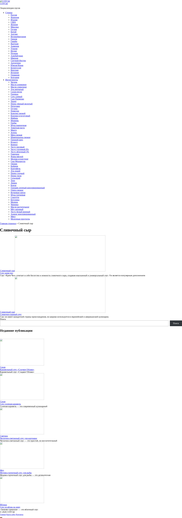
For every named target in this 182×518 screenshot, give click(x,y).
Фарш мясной (17, 156)
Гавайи (14, 41)
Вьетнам (14, 44)
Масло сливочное (19, 87)
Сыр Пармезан (17, 99)
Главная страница (8, 223)
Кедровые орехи (18, 192)
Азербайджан (17, 56)
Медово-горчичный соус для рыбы (16, 473)
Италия (14, 20)
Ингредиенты (11, 80)
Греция (14, 39)
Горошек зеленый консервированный (28, 188)
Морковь (15, 120)
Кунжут (14, 142)
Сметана (4, 436)
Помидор (15, 111)
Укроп (13, 101)
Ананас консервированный (23, 214)
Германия (15, 75)
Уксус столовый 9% (20, 149)
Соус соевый (16, 96)
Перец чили (16, 176)
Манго (14, 130)
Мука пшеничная (18, 125)
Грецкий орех (17, 140)
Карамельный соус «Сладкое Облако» (17, 369)
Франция (15, 17)
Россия (14, 15)
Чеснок (14, 82)
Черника (14, 204)
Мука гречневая (18, 195)
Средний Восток (18, 60)
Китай (13, 32)
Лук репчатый (17, 89)
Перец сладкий (17, 173)
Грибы (14, 123)
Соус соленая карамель (10, 404)
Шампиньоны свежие (20, 137)
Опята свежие (17, 190)
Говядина (15, 154)
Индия (14, 51)
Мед (2, 470)
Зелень (14, 132)
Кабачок (14, 166)
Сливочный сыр (7, 271)
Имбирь (14, 118)
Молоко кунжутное (19, 159)
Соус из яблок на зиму (10, 507)
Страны (8, 12)
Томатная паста (18, 128)
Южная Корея (17, 65)
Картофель (15, 168)
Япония (14, 24)
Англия (14, 34)
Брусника (15, 200)
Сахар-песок (16, 92)
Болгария (15, 77)
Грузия (14, 29)
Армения (15, 46)
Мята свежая (16, 135)
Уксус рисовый (18, 147)
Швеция (14, 58)
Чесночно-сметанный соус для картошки (18, 438)
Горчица (14, 94)
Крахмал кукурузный (20, 116)
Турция (14, 48)
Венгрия (14, 70)
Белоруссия (16, 68)
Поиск (3, 319)
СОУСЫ (4, 3)
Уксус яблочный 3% (20, 152)
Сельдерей (15, 178)
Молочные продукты (20, 219)
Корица (14, 144)
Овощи (14, 164)
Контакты (19, 514)
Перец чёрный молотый (22, 104)
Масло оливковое (19, 84)
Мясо (13, 216)
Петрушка (15, 106)
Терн (13, 180)
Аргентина (16, 63)
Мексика (15, 27)
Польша (14, 53)
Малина (14, 202)
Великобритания (18, 36)
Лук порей (15, 171)
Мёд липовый (17, 209)
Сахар (2, 367)
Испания (15, 72)
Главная (3, 514)
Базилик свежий (18, 113)
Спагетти (15, 197)
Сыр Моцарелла (18, 161)
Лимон (14, 183)
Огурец (14, 108)
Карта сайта (10, 514)
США (13, 22)
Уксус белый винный (20, 212)
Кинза (13, 185)
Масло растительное (20, 207)
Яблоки (3, 505)
